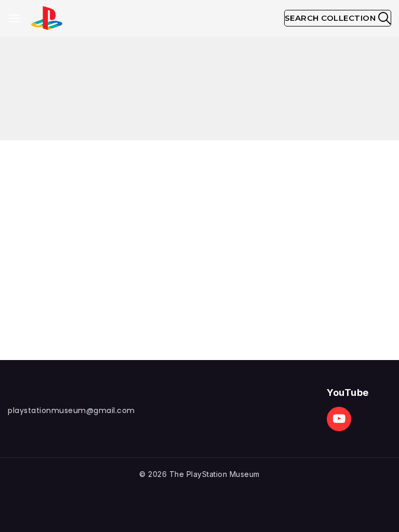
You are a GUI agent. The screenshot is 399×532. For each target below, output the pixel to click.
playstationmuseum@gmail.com (71, 410)
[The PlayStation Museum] (46, 18)
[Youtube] (339, 419)
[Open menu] (14, 18)
